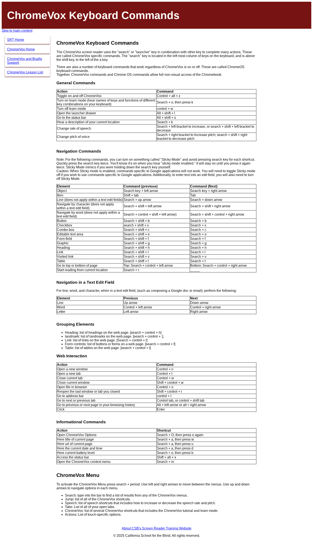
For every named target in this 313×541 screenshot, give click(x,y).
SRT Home (15, 40)
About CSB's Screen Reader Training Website (156, 528)
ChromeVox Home (21, 49)
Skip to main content (17, 30)
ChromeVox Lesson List (25, 72)
